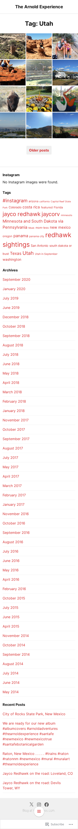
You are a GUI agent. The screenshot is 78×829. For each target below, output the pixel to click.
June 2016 (11, 560)
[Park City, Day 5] (39, 99)
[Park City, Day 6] (13, 99)
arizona (33, 201)
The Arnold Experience (39, 6)
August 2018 (13, 345)
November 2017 (16, 420)
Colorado (15, 207)
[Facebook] (46, 804)
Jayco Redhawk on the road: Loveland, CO (38, 773)
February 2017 (14, 495)
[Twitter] (31, 804)
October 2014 (14, 645)
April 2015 (11, 626)
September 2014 (16, 654)
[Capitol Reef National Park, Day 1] (13, 72)
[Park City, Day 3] (13, 125)
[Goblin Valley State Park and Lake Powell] (39, 46)
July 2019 (10, 298)
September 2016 (16, 532)
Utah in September (46, 253)
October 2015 (14, 598)
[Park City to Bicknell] (65, 72)
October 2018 (14, 326)
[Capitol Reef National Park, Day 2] (65, 46)
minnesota (66, 215)
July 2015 (10, 607)
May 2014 (11, 692)
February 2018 (14, 401)
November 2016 (16, 514)
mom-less (42, 227)
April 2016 (11, 579)
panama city (36, 236)
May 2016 (11, 570)
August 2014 (13, 664)
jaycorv (51, 214)
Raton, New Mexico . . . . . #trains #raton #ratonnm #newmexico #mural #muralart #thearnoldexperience (36, 758)
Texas (15, 253)
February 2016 (14, 589)
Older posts (39, 150)
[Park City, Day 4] (65, 99)
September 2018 (16, 336)
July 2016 (10, 551)
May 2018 (11, 373)
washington (12, 259)
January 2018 (14, 411)
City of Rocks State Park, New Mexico (34, 714)
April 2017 (11, 476)
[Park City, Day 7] (39, 72)
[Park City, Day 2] (39, 125)
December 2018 (16, 317)
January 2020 (14, 289)
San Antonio (39, 245)
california (44, 201)
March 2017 (12, 485)
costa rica (31, 207)
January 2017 (13, 504)
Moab (31, 227)
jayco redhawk (22, 214)
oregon (7, 236)
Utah (28, 253)
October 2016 (14, 523)
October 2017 (14, 429)
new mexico (60, 227)
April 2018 (11, 382)
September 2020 (16, 279)
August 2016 (13, 542)
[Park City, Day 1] (65, 125)
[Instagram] (39, 804)
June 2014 (11, 682)
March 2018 (12, 392)
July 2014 (10, 673)
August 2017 (13, 448)
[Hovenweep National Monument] (13, 46)
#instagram (15, 200)
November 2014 (16, 635)
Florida (58, 207)
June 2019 (11, 307)
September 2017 (16, 439)
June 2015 (11, 617)
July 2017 (10, 457)
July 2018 (10, 354)
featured (47, 207)
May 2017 (10, 467)
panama (20, 235)
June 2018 (11, 364)
